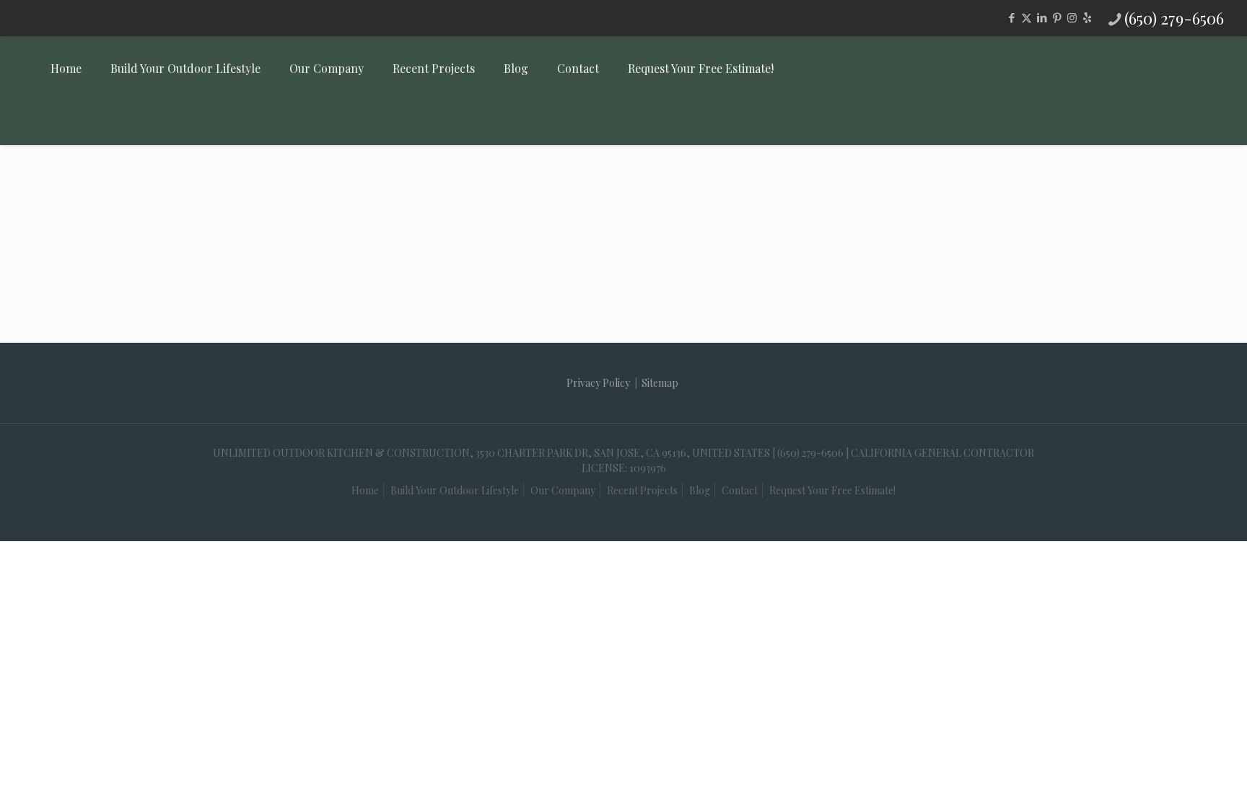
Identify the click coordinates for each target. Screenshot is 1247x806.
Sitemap (660, 383)
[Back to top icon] (1163, 769)
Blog (699, 490)
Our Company (562, 490)
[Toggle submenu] (185, 122)
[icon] (1087, 17)
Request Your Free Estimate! (832, 490)
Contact (740, 490)
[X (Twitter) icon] (1026, 17)
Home (365, 490)
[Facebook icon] (1011, 17)
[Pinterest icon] (1056, 17)
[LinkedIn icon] (1041, 17)
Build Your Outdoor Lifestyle (454, 490)
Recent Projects (642, 490)
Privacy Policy (598, 383)
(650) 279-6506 (1174, 18)
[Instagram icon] (1072, 17)
